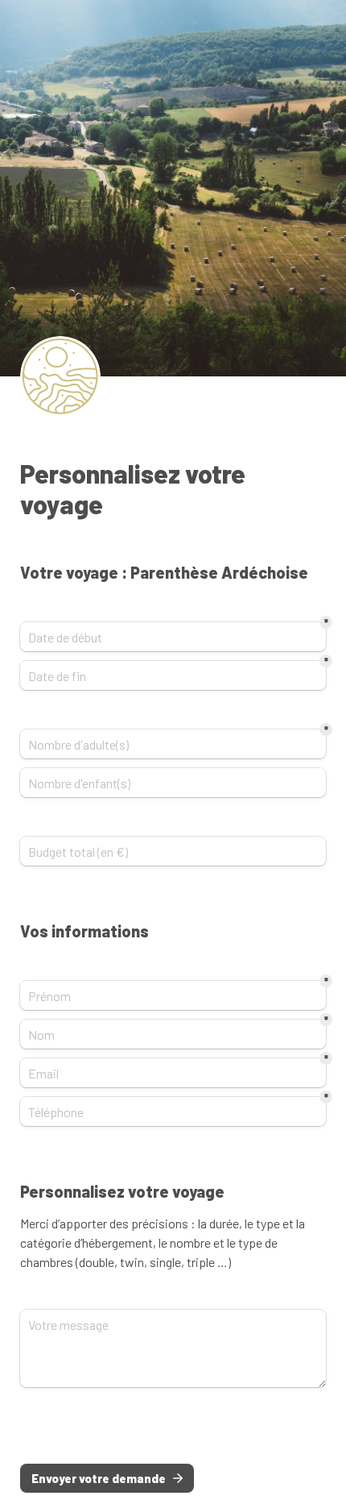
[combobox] (173, 1111)
